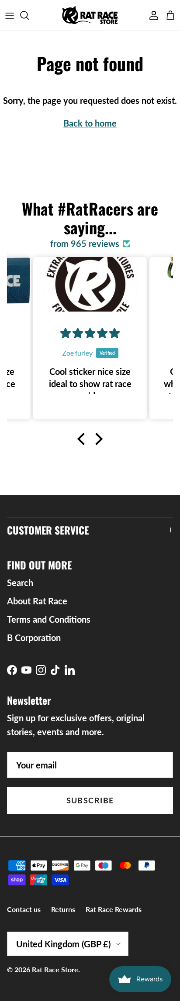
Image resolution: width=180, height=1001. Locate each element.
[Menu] (9, 15)
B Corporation (34, 637)
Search (20, 582)
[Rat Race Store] (90, 15)
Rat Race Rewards (114, 909)
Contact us (24, 909)
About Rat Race (37, 601)
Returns (63, 909)
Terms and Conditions (48, 619)
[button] (83, 439)
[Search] (28, 15)
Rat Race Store (55, 969)
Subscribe (90, 800)
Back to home (90, 123)
